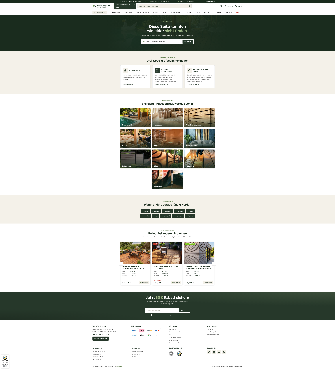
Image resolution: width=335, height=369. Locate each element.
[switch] (5, 366)
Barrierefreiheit (173, 340)
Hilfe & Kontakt (97, 359)
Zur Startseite (127, 84)
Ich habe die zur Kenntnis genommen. (168, 315)
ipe (157, 216)
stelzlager (179, 216)
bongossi (167, 216)
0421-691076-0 (210, 1)
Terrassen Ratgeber (137, 351)
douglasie (168, 211)
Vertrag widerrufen (100, 338)
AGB (170, 334)
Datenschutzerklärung (165, 315)
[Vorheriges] (121, 264)
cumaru (156, 211)
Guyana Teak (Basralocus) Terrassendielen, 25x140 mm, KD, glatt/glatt (133, 267)
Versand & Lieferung (98, 351)
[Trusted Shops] (179, 353)
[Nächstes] (214, 264)
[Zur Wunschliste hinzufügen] (148, 244)
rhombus (147, 216)
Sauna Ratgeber (136, 354)
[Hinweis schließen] (134, 4)
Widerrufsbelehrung (175, 337)
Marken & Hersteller (213, 334)
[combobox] (163, 6)
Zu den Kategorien (160, 84)
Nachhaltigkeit (211, 332)
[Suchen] (189, 6)
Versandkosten (120, 366)
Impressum (172, 329)
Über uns (210, 329)
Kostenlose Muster (98, 356)
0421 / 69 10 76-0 (192, 84)
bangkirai (180, 211)
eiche (191, 211)
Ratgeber (133, 356)
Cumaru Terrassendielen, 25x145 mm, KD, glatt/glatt (166, 267)
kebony (190, 216)
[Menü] (8, 356)
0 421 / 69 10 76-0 (100, 334)
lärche (146, 211)
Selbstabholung (97, 354)
